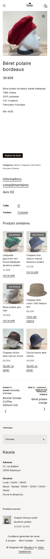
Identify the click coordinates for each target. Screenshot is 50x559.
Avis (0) (8, 192)
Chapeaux (25, 165)
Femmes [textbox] (25, 439)
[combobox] (25, 439)
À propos (11, 540)
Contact (40, 540)
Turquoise (23, 212)
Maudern (29, 547)
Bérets (17, 165)
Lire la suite (9, 275)
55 (19, 205)
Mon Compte (26, 540)
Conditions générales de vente (23, 536)
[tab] (25, 182)
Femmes (15, 168)
